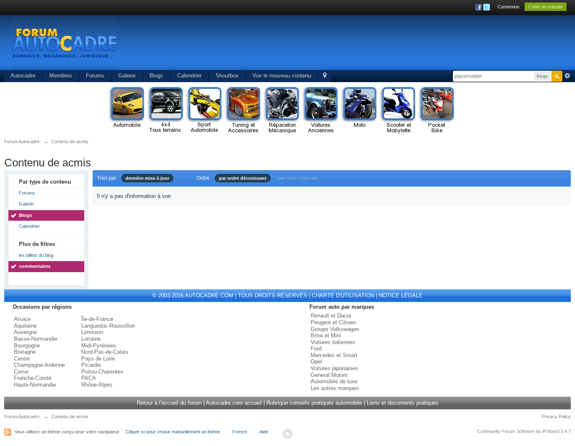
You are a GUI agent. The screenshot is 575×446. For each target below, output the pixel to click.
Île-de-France (97, 319)
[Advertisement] (409, 44)
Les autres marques (335, 388)
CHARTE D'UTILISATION (343, 295)
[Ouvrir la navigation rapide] (325, 76)
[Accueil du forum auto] (64, 42)
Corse (21, 372)
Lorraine (91, 339)
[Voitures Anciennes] (320, 110)
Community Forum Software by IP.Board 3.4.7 (524, 431)
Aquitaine (25, 326)
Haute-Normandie (35, 385)
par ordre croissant (297, 178)
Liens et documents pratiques (403, 403)
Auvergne (25, 332)
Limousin (92, 332)
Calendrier (189, 75)
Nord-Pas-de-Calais (104, 352)
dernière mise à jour (147, 178)
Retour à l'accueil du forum (169, 403)
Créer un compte (545, 6)
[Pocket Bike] (436, 110)
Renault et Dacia (331, 315)
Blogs (156, 75)
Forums (95, 75)
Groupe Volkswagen (335, 329)
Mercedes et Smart (334, 355)
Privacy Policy (556, 416)
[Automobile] (127, 110)
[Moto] (359, 110)
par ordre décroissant (242, 178)
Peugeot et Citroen (333, 322)
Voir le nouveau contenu (282, 75)
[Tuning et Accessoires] (243, 110)
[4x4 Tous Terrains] (165, 110)
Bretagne (25, 352)
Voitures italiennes (333, 342)
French (239, 431)
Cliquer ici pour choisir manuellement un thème (172, 431)
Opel (316, 361)
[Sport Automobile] (204, 110)
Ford (316, 348)
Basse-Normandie (35, 339)
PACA (88, 378)
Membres (60, 75)
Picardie (91, 365)
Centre (22, 358)
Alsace (22, 319)
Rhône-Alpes (96, 385)
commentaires (35, 266)
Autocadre (23, 75)
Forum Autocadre (22, 416)
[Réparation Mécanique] (282, 110)
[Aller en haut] (287, 434)
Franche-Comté (32, 378)
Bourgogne (27, 345)
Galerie (127, 75)
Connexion (508, 6)
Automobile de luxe (334, 381)
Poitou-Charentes (102, 372)
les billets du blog (36, 255)
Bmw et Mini (326, 335)
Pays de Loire (98, 358)
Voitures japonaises (334, 368)
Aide (263, 431)
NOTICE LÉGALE (401, 295)
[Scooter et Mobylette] (398, 110)
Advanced (567, 75)
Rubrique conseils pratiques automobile (314, 403)
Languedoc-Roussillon (108, 326)
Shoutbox (227, 75)
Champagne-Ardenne (39, 365)
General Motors (329, 375)
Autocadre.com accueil (234, 403)
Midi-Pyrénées (98, 345)
